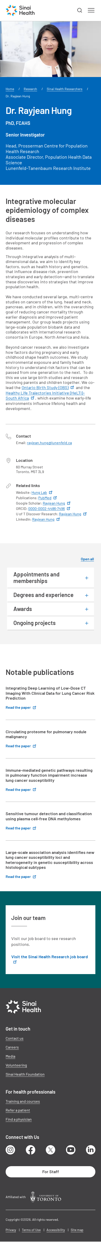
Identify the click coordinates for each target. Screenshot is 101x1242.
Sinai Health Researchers (64, 89)
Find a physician (19, 1119)
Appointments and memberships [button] (36, 577)
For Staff (50, 1171)
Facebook (30, 1149)
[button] (80, 10)
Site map (77, 1230)
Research (30, 89)
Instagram (10, 1149)
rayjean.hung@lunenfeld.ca (49, 442)
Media (10, 1056)
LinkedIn (90, 1149)
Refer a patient (18, 1110)
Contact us (14, 1038)
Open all (87, 559)
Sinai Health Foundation (25, 1074)
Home (10, 89)
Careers (12, 1047)
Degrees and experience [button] (43, 594)
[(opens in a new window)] (46, 1196)
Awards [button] (22, 608)
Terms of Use (31, 1230)
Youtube (70, 1149)
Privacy (11, 1230)
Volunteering (16, 1065)
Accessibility (56, 1230)
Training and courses (23, 1101)
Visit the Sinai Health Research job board (49, 956)
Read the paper (18, 707)
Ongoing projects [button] (34, 622)
